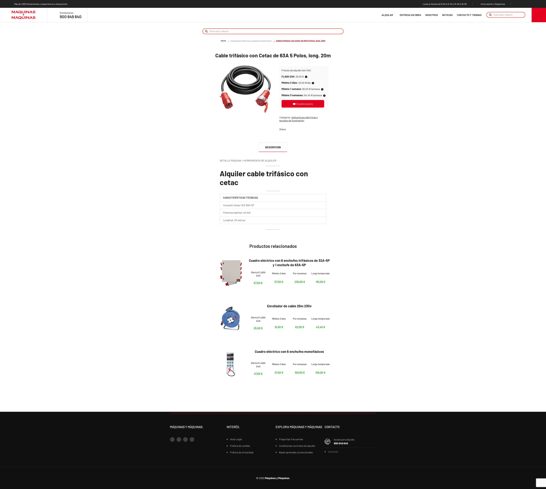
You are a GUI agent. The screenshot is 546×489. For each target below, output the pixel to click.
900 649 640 (70, 16)
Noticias (447, 15)
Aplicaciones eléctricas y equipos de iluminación (251, 40)
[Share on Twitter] (293, 129)
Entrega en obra (410, 15)
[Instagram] (523, 3)
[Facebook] (517, 3)
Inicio (223, 40)
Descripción (273, 147)
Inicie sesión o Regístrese (493, 4)
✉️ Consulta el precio (303, 103)
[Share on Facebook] (288, 129)
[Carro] (539, 15)
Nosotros (431, 15)
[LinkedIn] (534, 3)
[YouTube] (528, 3)
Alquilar (387, 15)
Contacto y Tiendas (469, 15)
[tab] (273, 147)
